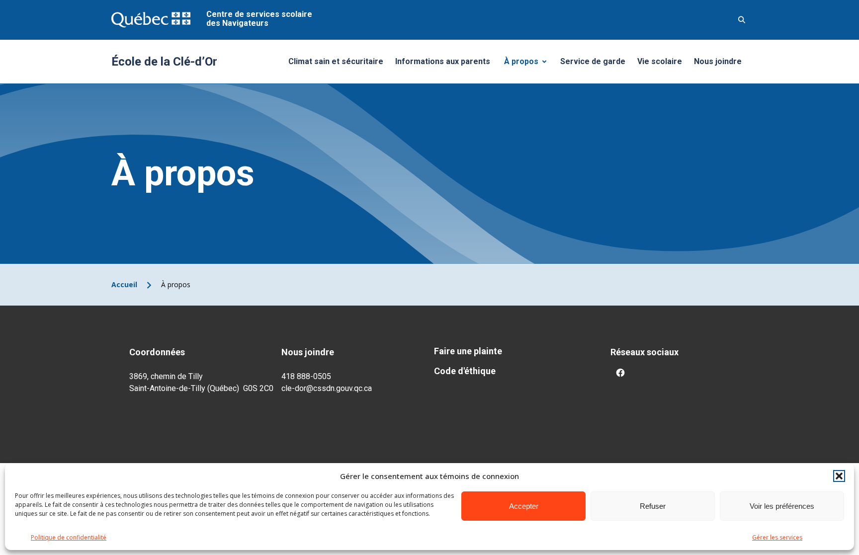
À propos (529, 64)
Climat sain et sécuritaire (335, 61)
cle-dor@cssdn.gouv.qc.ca (326, 388)
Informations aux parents (442, 61)
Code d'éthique (465, 371)
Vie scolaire (659, 61)
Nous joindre (718, 61)
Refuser (653, 506)
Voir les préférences (782, 506)
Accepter (523, 506)
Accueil (124, 284)
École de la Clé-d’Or (164, 62)
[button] (839, 476)
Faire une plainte (468, 351)
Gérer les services (777, 537)
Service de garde (592, 61)
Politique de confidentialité (68, 537)
